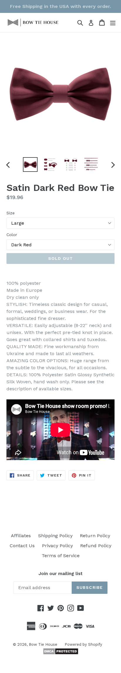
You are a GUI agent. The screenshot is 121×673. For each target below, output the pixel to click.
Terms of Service (61, 555)
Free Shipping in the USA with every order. (60, 6)
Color (11, 234)
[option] (30, 164)
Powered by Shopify (83, 644)
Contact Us (22, 545)
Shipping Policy (55, 535)
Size (10, 213)
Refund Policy (95, 545)
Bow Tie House (43, 644)
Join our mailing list (60, 573)
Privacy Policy (57, 545)
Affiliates (21, 535)
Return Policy (95, 535)
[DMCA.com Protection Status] (60, 653)
